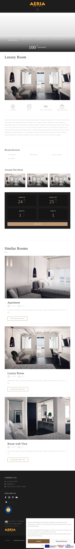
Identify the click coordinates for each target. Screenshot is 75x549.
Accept (38, 541)
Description (12, 39)
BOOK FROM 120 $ (17, 459)
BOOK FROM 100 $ (17, 389)
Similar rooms (58, 39)
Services (26, 39)
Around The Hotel (42, 39)
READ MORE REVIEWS (12, 526)
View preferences (61, 541)
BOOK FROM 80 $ (17, 318)
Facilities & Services (19, 540)
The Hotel (7, 540)
